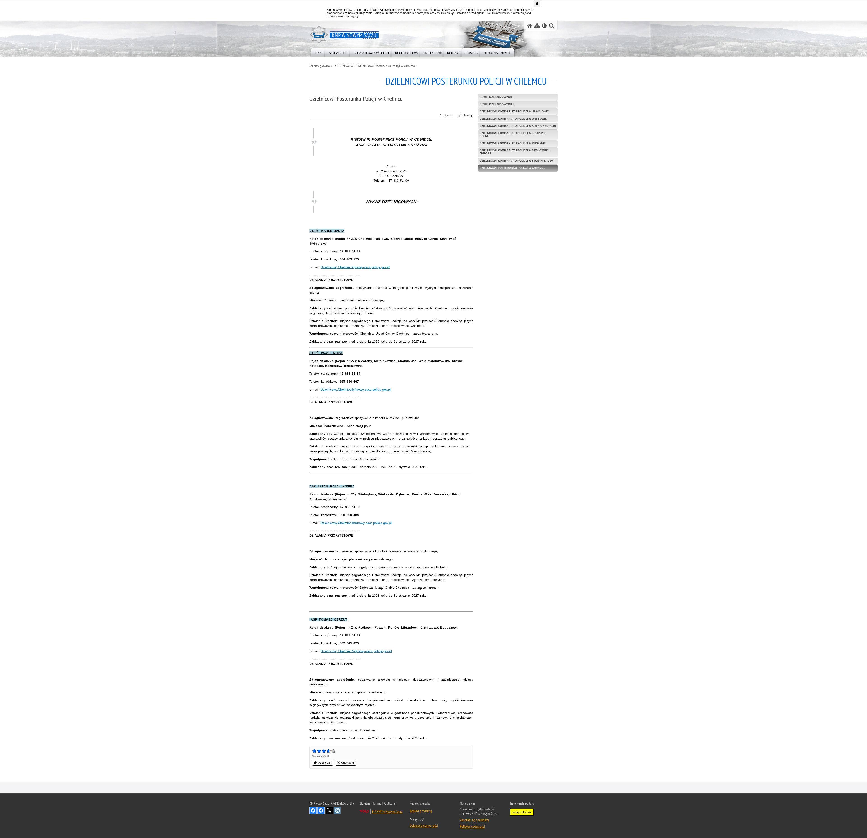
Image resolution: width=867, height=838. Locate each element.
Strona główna (319, 66)
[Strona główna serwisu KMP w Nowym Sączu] (529, 25)
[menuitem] (319, 52)
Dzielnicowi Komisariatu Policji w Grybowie (513, 118)
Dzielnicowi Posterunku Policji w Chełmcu (387, 66)
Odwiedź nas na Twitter (329, 810)
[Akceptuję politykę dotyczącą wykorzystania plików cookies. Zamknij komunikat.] (537, 3)
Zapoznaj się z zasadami (474, 820)
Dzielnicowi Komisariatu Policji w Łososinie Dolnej (513, 135)
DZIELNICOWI (343, 66)
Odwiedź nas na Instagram (337, 810)
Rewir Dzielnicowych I (496, 97)
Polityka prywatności (472, 826)
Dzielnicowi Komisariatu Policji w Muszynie (513, 143)
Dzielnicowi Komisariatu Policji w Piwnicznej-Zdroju (514, 152)
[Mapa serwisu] (537, 25)
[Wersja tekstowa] (544, 25)
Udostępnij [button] (324, 762)
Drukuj (467, 115)
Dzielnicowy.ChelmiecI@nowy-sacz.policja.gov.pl (355, 267)
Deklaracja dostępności (424, 825)
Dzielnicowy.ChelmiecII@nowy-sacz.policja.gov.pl (356, 389)
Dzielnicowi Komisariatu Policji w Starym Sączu (516, 160)
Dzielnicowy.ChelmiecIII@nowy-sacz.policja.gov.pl (356, 523)
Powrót (448, 115)
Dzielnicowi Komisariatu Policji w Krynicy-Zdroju (518, 125)
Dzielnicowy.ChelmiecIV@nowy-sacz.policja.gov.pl (356, 651)
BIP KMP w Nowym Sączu (387, 811)
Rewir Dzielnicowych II (497, 104)
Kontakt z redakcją (421, 811)
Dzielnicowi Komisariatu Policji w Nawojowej (515, 111)
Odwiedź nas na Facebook (313, 810)
